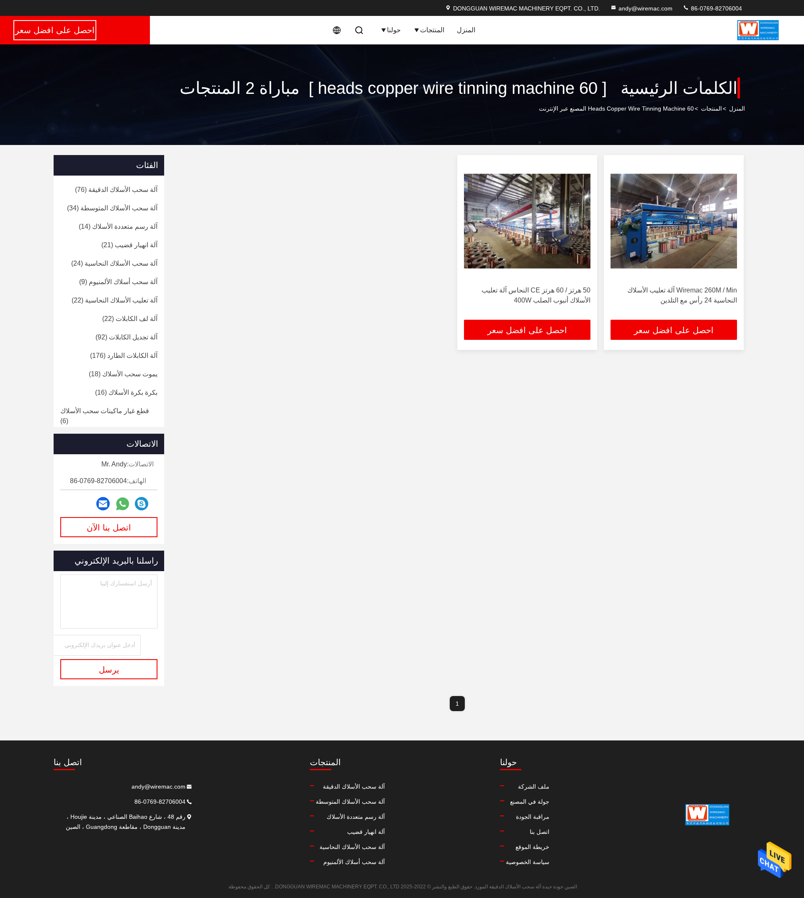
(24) (114, 263)
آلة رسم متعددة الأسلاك (356, 816)
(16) (126, 392)
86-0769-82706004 (715, 8)
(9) (118, 281)
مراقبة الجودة (532, 816)
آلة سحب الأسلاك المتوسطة (350, 801)
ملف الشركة (533, 786)
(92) (126, 337)
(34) (112, 208)
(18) (123, 374)
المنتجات (432, 30)
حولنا (394, 30)
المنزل (466, 30)
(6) (104, 415)
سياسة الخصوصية (527, 862)
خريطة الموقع (532, 847)
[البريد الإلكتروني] (103, 503)
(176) (123, 355)
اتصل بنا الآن (109, 527)
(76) (116, 189)
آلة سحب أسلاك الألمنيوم (354, 862)
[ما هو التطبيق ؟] (122, 503)
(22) (114, 300)
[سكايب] (141, 503)
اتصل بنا (539, 831)
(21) (129, 244)
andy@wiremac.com (645, 8)
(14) (118, 226)
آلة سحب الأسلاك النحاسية (352, 847)
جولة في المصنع (529, 801)
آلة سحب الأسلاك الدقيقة (354, 786)
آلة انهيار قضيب (366, 831)
